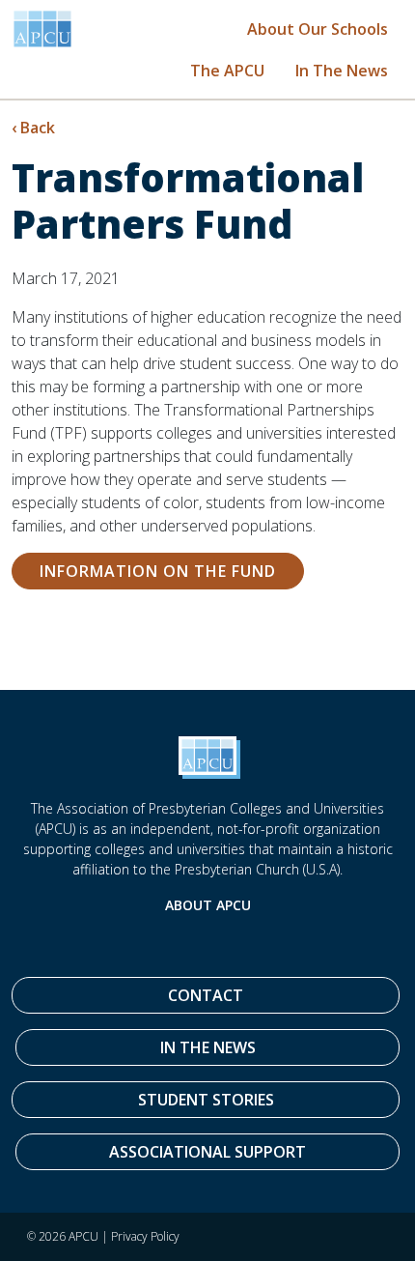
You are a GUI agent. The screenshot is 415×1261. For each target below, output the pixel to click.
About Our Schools (317, 29)
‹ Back (33, 127)
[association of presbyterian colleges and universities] (42, 29)
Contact (205, 995)
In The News (341, 70)
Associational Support (207, 1151)
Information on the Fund (158, 571)
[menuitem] (317, 28)
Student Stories (206, 1099)
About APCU (208, 905)
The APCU (227, 70)
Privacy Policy (145, 1236)
